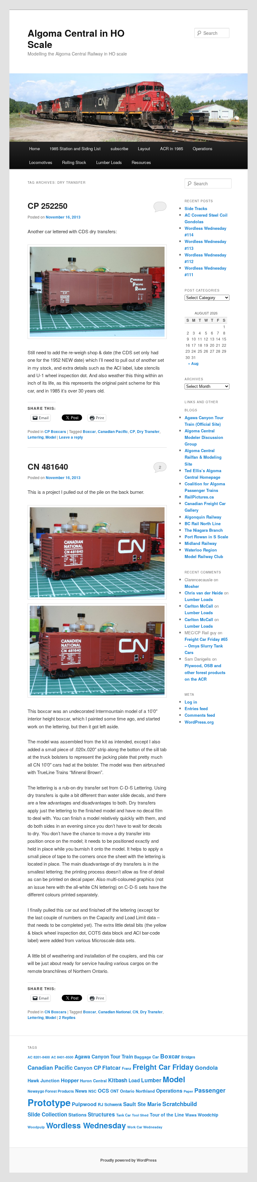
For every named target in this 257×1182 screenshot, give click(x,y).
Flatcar (111, 1067)
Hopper (70, 1080)
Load (134, 1080)
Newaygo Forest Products (51, 1091)
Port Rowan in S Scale (206, 537)
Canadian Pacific (113, 431)
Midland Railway (201, 543)
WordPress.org (199, 722)
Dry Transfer (148, 431)
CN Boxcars (55, 1012)
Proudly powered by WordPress (128, 1160)
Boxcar (89, 431)
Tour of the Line (167, 1114)
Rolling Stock (74, 162)
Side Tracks (196, 208)
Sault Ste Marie (142, 1104)
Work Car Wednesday (144, 1127)
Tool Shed (140, 1115)
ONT (114, 1091)
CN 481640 (48, 466)
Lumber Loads (109, 162)
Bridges (188, 1057)
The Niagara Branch (204, 530)
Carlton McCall (199, 606)
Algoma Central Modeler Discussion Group (204, 437)
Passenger (210, 1090)
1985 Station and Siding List (75, 148)
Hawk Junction (44, 1080)
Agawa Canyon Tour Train (104, 1056)
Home (34, 148)
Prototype (49, 1102)
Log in (191, 702)
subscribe (119, 148)
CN (135, 1012)
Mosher (192, 586)
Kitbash (117, 1080)
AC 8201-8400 (39, 1057)
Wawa (191, 1115)
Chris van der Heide (204, 593)
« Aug (193, 363)
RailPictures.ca (199, 497)
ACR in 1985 (171, 148)
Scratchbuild (179, 1104)
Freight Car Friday (163, 1067)
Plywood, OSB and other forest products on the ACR (205, 672)
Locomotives (40, 162)
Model (50, 437)
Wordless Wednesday (86, 1125)
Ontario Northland (137, 1091)
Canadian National (114, 1012)
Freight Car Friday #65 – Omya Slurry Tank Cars (206, 645)
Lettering (36, 437)
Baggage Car (146, 1057)
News (81, 1091)
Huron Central (93, 1081)
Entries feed (196, 708)
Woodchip (208, 1115)
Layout (144, 148)
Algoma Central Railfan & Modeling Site (203, 457)
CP (132, 431)
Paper (188, 1091)
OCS (103, 1090)
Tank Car (123, 1114)
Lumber (151, 1080)
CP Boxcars (55, 431)
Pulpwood (84, 1104)
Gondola (206, 1067)
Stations (77, 1114)
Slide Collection (47, 1114)
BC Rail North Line (203, 523)
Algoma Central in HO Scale (76, 38)
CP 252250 (47, 205)
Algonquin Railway (203, 517)
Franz (126, 1068)
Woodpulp (36, 1127)
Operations (202, 148)
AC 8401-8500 (62, 1057)
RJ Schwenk (110, 1104)
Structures (101, 1114)
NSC (92, 1091)
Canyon (83, 1067)
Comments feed (200, 715)
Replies (67, 1017)
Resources (141, 162)
